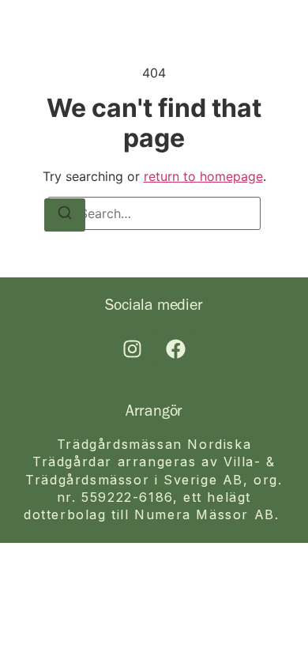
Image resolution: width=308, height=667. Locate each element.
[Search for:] (154, 213)
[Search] (64, 215)
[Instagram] (132, 349)
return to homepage (203, 176)
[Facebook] (176, 349)
